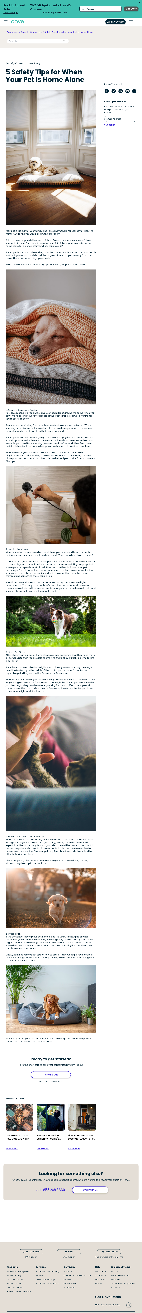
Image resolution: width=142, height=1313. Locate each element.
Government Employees (123, 1283)
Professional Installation (47, 1283)
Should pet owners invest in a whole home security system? (38, 582)
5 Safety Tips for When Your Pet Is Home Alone (68, 32)
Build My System (115, 21)
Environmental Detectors (19, 1292)
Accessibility (70, 1288)
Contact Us (100, 1275)
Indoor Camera (14, 1283)
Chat (70, 1251)
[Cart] (132, 22)
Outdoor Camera (15, 1279)
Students (115, 1288)
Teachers (115, 1279)
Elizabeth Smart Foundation (77, 1275)
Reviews (67, 1279)
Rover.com (62, 673)
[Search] (64, 41)
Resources (12, 32)
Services (40, 1275)
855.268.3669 (33, 1251)
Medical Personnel (120, 1275)
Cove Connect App (45, 1279)
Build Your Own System (18, 1271)
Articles (98, 1283)
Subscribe (110, 124)
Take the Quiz (50, 1074)
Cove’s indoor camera (71, 561)
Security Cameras (30, 32)
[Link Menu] (5, 21)
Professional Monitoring (47, 1271)
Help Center (112, 1251)
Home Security (14, 1275)
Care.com (46, 673)
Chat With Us (90, 1189)
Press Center (70, 1283)
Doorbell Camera (15, 1288)
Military (114, 1271)
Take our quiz (60, 1038)
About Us (68, 1271)
